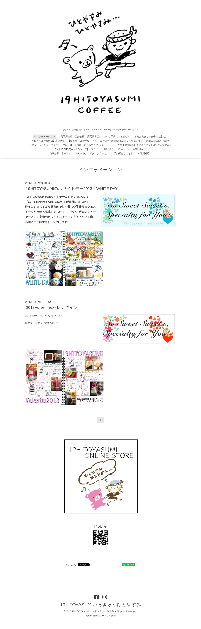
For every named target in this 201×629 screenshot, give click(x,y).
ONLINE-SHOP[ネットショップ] (71, 149)
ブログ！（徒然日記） (102, 149)
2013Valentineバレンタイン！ (54, 307)
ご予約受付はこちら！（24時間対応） (132, 153)
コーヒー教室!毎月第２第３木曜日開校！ (121, 141)
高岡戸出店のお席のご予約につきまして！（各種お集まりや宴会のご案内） (127, 136)
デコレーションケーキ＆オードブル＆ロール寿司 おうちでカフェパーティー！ (72, 145)
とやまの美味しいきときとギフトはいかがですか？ (145, 145)
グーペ (103, 615)
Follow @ (71, 565)
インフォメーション (44, 136)
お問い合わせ (140, 149)
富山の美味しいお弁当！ (159, 141)
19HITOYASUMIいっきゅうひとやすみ (100, 604)
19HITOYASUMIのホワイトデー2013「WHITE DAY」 (74, 188)
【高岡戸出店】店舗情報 (71, 136)
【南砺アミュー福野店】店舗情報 (47, 141)
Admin (112, 615)
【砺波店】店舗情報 (78, 141)
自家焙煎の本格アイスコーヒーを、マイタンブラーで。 (79, 153)
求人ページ (123, 149)
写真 (94, 141)
